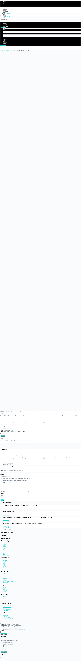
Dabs (4, 545)
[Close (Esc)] (0, 623)
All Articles (5, 9)
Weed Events (5, 11)
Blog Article (7, 34)
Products (4, 551)
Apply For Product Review (8, 618)
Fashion (4, 546)
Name (1, 493)
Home (1, 50)
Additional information (7, 445)
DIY (4, 567)
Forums (4, 12)
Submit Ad (7, 32)
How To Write (5, 610)
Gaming (4, 580)
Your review (3, 491)
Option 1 (2, 430)
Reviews (4, 564)
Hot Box (4, 574)
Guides (4, 561)
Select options (8, 521)
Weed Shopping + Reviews (8, 581)
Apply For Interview (7, 617)
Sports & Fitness (6, 582)
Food (4, 579)
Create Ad (5, 616)
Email (1, 495)
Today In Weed (6, 555)
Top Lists (4, 566)
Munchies (5, 549)
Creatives (4, 576)
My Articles (5, 608)
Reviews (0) (5, 446)
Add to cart (8, 508)
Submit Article (5, 606)
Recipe (4, 565)
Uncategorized (6, 50)
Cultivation (5, 578)
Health (4, 548)
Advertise (4, 30)
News (4, 562)
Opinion (4, 550)
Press (4, 563)
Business (4, 544)
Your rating (2, 482)
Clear (12, 430)
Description (5, 444)
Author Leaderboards (7, 609)
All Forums (5, 573)
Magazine (5, 7)
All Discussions (8, 13)
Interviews (5, 560)
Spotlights (5, 553)
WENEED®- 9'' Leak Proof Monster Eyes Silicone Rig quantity (12, 431)
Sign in (1, 45)
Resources (5, 568)
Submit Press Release (7, 607)
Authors (4, 10)
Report (6, 633)
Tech (4, 554)
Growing (4, 547)
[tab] (42, 444)
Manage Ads (7, 16)
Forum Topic (7, 36)
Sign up (4, 45)
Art (3, 543)
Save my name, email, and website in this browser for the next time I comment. (16, 497)
